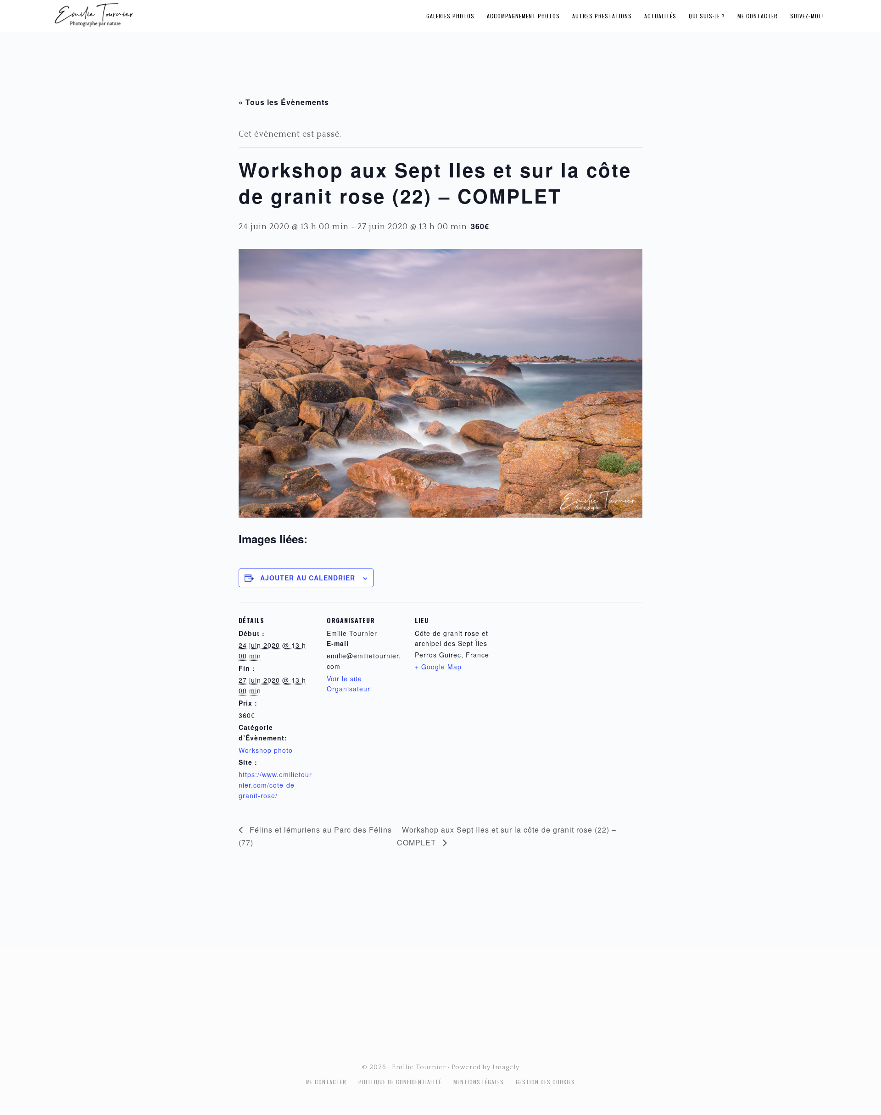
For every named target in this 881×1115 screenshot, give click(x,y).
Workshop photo (266, 750)
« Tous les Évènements (284, 102)
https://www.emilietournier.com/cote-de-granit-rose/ (275, 785)
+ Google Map (438, 666)
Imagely (505, 1067)
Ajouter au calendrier (307, 577)
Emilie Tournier (166, 14)
